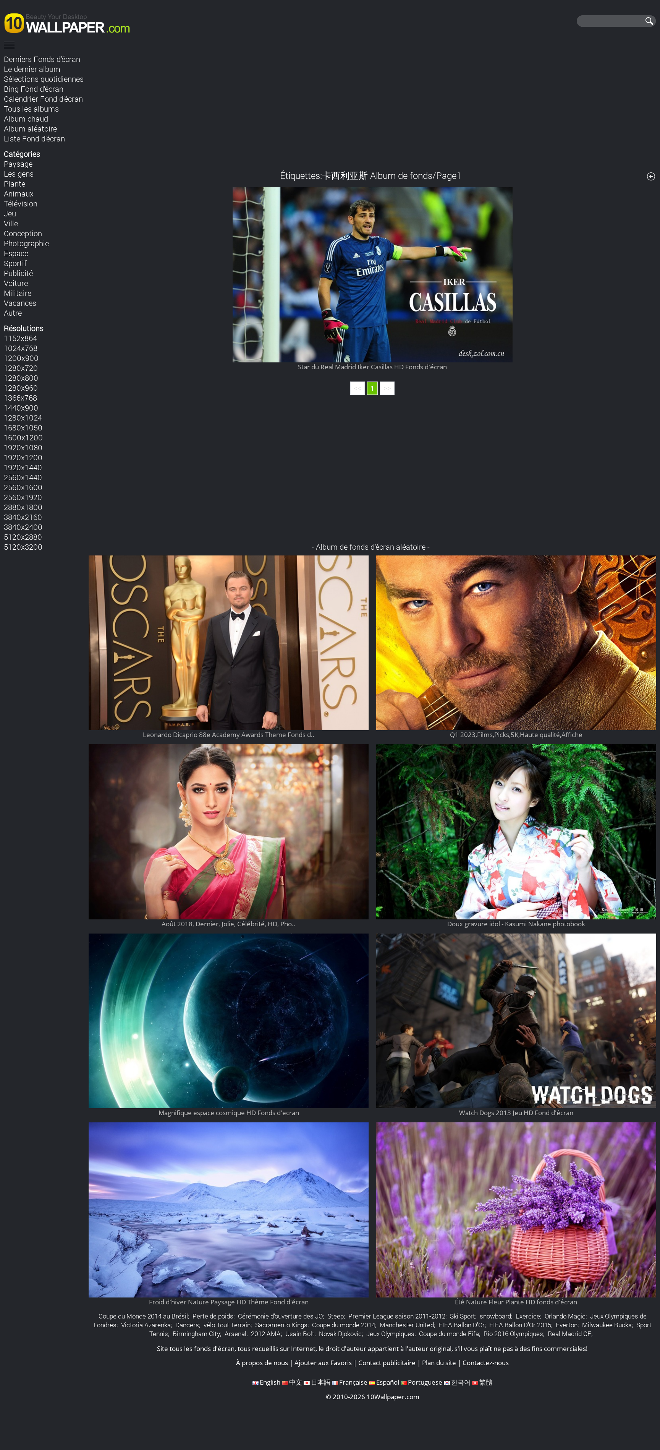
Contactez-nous (486, 1362)
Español (387, 1382)
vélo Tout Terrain (227, 1324)
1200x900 (21, 358)
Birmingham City (196, 1333)
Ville (11, 223)
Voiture (16, 283)
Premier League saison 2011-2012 (396, 1316)
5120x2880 (23, 537)
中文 (295, 1382)
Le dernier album (32, 69)
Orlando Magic (565, 1316)
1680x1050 (23, 427)
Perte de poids (212, 1316)
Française (353, 1382)
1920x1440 (23, 467)
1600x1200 (23, 437)
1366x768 (20, 398)
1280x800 (21, 378)
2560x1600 (23, 487)
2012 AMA (266, 1333)
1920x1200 (23, 457)
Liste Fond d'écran (34, 138)
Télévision (20, 203)
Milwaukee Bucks (607, 1324)
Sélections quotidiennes (44, 79)
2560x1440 (23, 477)
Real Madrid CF (569, 1333)
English (270, 1382)
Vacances (20, 303)
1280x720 (21, 368)
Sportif (15, 263)
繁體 (485, 1382)
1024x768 (20, 348)
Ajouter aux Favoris (323, 1362)
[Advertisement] (372, 106)
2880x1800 (23, 507)
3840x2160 (23, 517)
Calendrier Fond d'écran (43, 99)
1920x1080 (23, 447)
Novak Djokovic (340, 1333)
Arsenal (235, 1333)
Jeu (10, 213)
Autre (13, 313)
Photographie (26, 243)
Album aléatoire (30, 128)
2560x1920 (23, 497)
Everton (567, 1324)
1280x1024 (23, 417)
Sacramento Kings (281, 1324)
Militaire (17, 293)
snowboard (495, 1316)
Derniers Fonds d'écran (42, 59)
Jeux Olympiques (390, 1333)
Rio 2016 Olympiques (513, 1333)
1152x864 (20, 338)
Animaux (19, 193)
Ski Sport (462, 1316)
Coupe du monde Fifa (449, 1333)
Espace (16, 253)
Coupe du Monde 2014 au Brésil (143, 1316)
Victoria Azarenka (146, 1324)
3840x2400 (23, 527)
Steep (335, 1316)
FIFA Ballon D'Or (461, 1324)
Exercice (528, 1316)
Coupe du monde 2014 (343, 1324)
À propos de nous (262, 1362)
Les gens (19, 174)
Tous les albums (31, 109)
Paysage (18, 164)
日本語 (320, 1382)
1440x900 (21, 407)
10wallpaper (71, 22)
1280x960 (21, 388)
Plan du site (439, 1362)
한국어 (461, 1382)
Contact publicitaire (387, 1362)
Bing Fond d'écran (33, 89)
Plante (14, 183)
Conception (23, 233)
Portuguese (425, 1382)
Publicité (18, 273)
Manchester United (407, 1324)
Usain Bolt (299, 1333)
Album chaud (26, 118)
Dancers (187, 1324)
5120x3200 (23, 547)
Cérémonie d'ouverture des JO (280, 1316)
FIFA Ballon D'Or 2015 (520, 1324)
